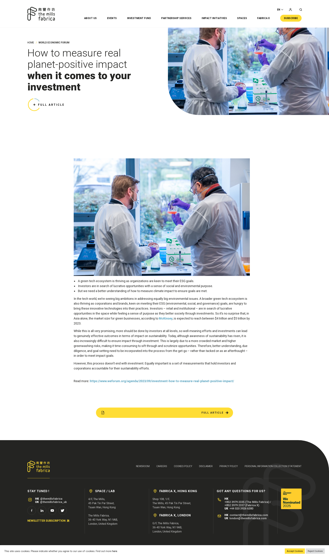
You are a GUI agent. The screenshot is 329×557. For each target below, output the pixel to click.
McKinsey (166, 318)
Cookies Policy (183, 466)
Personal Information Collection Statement (273, 466)
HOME (30, 42)
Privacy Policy (229, 466)
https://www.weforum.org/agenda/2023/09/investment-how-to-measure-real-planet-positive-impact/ (162, 381)
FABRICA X (263, 18)
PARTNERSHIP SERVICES (176, 18)
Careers (161, 466)
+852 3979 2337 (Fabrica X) (241, 505)
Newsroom (143, 466)
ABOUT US (90, 18)
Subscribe (291, 18)
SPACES (242, 18)
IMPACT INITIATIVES (214, 18)
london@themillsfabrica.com (248, 518)
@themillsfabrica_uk (53, 502)
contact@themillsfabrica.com (249, 515)
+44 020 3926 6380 (241, 508)
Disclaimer (206, 466)
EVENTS (112, 18)
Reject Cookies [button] (315, 551)
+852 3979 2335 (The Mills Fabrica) (246, 502)
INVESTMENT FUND (139, 18)
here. (115, 551)
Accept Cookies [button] (295, 551)
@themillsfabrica (51, 498)
